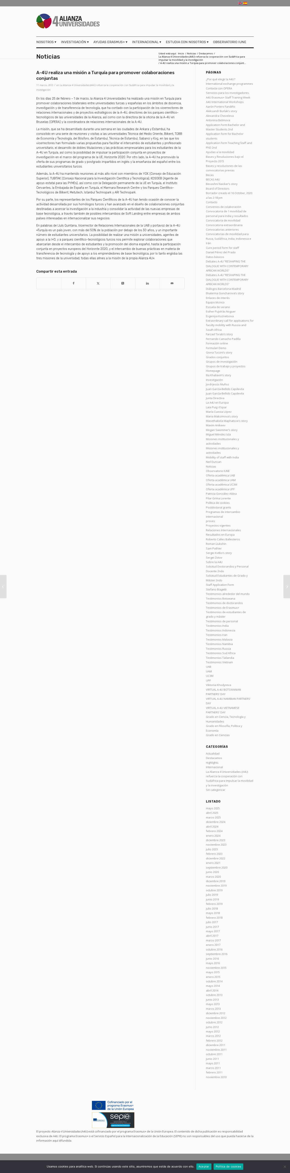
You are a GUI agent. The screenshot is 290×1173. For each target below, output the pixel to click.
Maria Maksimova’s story (222, 416)
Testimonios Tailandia (220, 658)
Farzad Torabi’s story (219, 334)
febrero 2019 (214, 904)
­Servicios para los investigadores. (227, 93)
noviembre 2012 (216, 1018)
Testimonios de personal (222, 621)
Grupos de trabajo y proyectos (225, 366)
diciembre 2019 (215, 881)
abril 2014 (212, 990)
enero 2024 (213, 836)
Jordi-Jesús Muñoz (217, 384)
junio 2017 (212, 927)
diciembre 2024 (215, 822)
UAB (208, 667)
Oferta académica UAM (221, 480)
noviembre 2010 (216, 1077)
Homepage (213, 371)
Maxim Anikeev (215, 425)
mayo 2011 (213, 1063)
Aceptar (203, 1166)
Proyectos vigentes (218, 525)
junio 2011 (212, 1059)
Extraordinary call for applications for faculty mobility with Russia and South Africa (230, 325)
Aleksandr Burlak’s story (221, 111)
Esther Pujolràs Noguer (221, 311)
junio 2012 (212, 1027)
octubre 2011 (214, 1054)
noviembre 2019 (216, 885)
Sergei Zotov (214, 557)
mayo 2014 (213, 986)
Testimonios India (217, 626)
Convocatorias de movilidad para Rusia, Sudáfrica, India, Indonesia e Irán (228, 238)
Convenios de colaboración (223, 207)
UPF (208, 680)
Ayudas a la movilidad (220, 152)
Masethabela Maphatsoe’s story (227, 421)
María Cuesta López (219, 412)
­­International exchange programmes (229, 84)
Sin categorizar (215, 790)
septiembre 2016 (216, 954)
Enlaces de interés (218, 298)
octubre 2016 (214, 949)
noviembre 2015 (216, 968)
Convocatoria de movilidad (223, 220)
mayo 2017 (213, 931)
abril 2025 (212, 813)
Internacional (214, 767)
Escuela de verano (218, 307)
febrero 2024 (214, 831)
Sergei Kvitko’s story (219, 553)
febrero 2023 (214, 854)
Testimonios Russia (218, 649)
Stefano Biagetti (216, 589)
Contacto (211, 202)
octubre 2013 (214, 995)
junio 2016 (212, 958)
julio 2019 (212, 895)
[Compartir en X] (98, 283)
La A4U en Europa (217, 402)
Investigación (214, 380)
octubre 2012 (214, 1022)
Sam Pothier (214, 548)
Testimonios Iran (216, 635)
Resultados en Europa (220, 535)
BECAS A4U (213, 179)
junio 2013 (212, 999)
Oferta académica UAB (220, 475)
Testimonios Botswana (220, 598)
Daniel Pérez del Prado (221, 252)
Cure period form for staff (222, 248)
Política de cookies (218, 503)
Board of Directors (217, 188)
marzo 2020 (213, 877)
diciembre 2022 (215, 858)
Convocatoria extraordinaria (224, 225)
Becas (210, 175)
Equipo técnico (215, 302)
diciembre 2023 (215, 840)
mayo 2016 (213, 963)
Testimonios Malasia (219, 639)
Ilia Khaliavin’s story (218, 375)
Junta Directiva (215, 398)
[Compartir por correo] (172, 283)
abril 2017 (212, 936)
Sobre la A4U (214, 562)
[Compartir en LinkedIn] (147, 283)
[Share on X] (123, 283)
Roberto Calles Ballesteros (223, 539)
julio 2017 (212, 922)
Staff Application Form (220, 585)
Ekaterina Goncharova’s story (225, 293)
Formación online (217, 343)
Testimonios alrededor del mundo (228, 594)
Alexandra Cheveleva (220, 116)
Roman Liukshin (216, 544)
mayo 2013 (213, 1004)
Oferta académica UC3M (221, 484)
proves (210, 521)
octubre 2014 (214, 981)
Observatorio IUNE (218, 471)
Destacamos (214, 758)
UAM (209, 671)
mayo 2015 (213, 972)
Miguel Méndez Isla (218, 434)
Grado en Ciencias (218, 735)
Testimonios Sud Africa (220, 653)
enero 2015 (213, 977)
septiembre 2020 (216, 867)
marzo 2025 (213, 817)
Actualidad (213, 753)
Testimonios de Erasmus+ (222, 608)
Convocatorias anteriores (222, 229)
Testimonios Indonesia (220, 630)
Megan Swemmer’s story (222, 430)
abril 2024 (212, 826)
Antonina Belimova (218, 120)
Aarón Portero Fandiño (220, 106)
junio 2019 (212, 899)
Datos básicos (215, 257)
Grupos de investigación (221, 361)
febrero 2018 (214, 918)
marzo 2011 (213, 1068)
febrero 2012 (214, 1040)
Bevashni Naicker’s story (222, 184)
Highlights (212, 763)
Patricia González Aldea (221, 494)
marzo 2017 (213, 940)
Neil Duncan (213, 462)
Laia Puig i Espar (216, 407)
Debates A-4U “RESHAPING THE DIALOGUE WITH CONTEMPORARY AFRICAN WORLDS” (227, 265)
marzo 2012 (213, 1036)
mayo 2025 (213, 808)
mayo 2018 (213, 913)
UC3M (209, 676)
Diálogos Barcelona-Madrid (223, 289)
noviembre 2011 (216, 1050)
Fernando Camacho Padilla (223, 339)
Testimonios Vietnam (219, 662)
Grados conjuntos (217, 357)
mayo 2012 (213, 1031)
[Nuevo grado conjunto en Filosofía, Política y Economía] (3, 586)
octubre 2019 (214, 890)
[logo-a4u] (68, 21)
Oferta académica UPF (220, 489)
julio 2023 (212, 849)
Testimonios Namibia (219, 644)
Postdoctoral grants (218, 507)
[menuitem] (47, 42)
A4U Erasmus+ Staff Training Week (228, 97)
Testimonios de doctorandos (224, 603)
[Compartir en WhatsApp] (49, 281)
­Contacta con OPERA (219, 88)
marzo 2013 (213, 1009)
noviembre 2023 (216, 844)
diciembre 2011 (215, 1045)
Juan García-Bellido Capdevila (225, 389)
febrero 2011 (214, 1072)
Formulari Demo (216, 348)
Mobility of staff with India (222, 457)
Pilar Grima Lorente (218, 498)
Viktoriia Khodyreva (218, 685)
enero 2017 (213, 945)
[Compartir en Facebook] (73, 283)
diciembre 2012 (215, 1013)
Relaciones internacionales (223, 530)
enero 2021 (213, 863)
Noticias (48, 56)
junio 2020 (212, 872)
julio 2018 (212, 908)
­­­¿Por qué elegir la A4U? (220, 79)
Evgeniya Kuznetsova (220, 316)
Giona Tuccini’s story (219, 352)
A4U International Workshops (225, 102)
